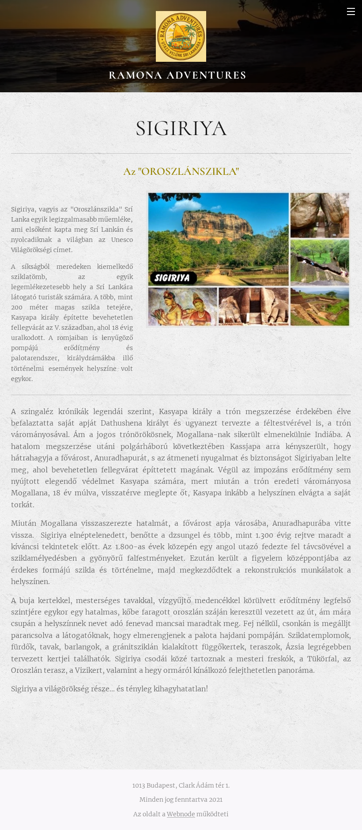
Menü (351, 11)
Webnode (181, 814)
